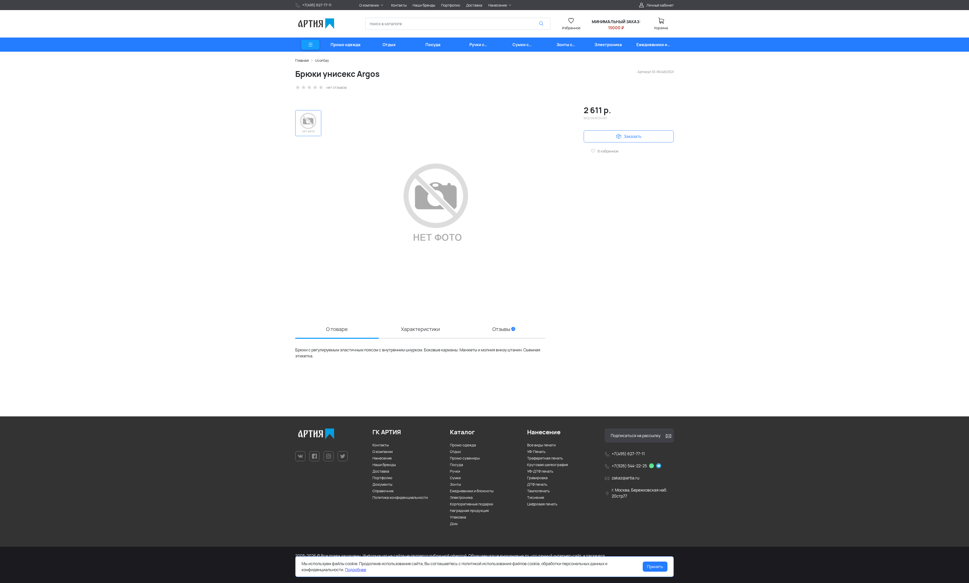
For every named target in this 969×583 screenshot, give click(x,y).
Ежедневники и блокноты (472, 490)
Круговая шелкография (547, 464)
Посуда (456, 464)
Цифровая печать (542, 504)
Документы (382, 484)
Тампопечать (538, 490)
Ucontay (322, 60)
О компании (382, 451)
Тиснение (535, 497)
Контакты (380, 445)
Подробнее (355, 569)
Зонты (455, 484)
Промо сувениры (465, 458)
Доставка (380, 471)
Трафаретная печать (545, 458)
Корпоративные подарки (471, 504)
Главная (302, 60)
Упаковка (458, 517)
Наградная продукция (469, 510)
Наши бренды (384, 464)
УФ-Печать (536, 451)
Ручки (455, 471)
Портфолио (382, 477)
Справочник (383, 490)
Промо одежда (463, 445)
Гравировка (537, 477)
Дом (453, 523)
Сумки (455, 477)
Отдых (455, 451)
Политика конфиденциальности (400, 497)
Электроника (461, 497)
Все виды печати (541, 445)
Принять (655, 566)
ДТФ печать (537, 484)
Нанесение (382, 458)
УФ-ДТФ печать (540, 471)
